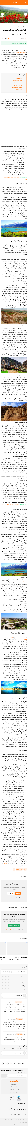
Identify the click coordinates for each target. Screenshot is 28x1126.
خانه (27, 26)
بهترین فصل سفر (18, 85)
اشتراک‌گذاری (21, 38)
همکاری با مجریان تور (14, 1092)
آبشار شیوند (21, 582)
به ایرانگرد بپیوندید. (10, 898)
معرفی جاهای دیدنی (17, 83)
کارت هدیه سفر (14, 1087)
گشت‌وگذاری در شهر (17, 80)
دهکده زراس (20, 608)
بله (8, 1063)
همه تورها (18, 893)
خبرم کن (9, 893)
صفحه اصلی (14, 1084)
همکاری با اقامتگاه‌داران (14, 1089)
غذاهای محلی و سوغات (17, 87)
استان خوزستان (22, 26)
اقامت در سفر (19, 89)
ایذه (18, 26)
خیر (3, 1063)
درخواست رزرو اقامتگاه (13, 925)
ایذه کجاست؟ (19, 78)
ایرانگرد (5, 864)
